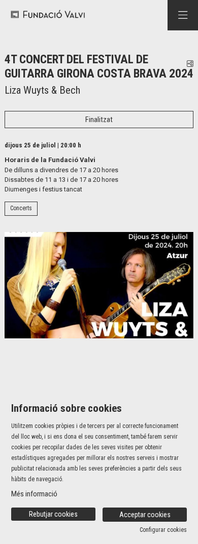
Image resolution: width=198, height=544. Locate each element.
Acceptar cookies (145, 515)
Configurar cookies (163, 530)
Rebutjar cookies (53, 514)
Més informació (34, 493)
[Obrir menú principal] (183, 15)
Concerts (21, 208)
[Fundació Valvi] (44, 15)
